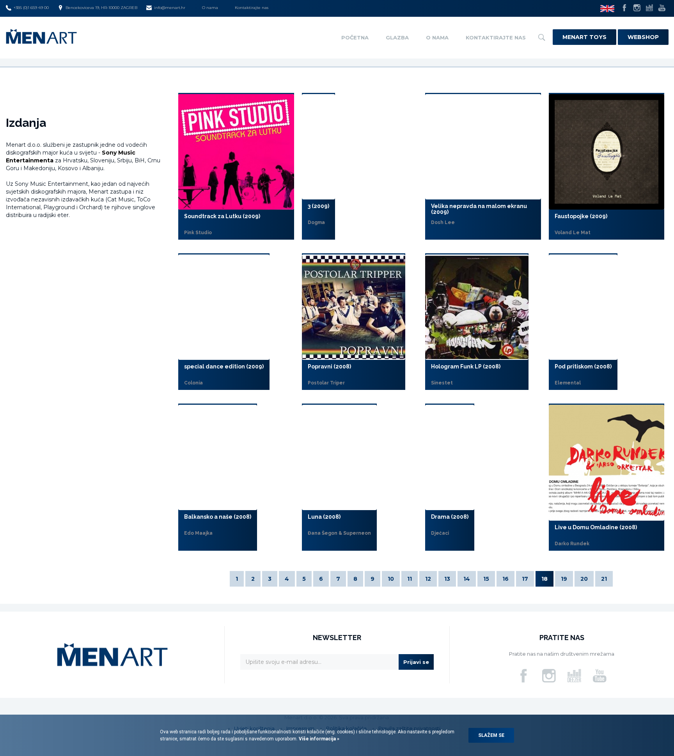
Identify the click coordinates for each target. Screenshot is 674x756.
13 (447, 578)
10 (391, 578)
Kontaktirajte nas (251, 7)
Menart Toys (584, 37)
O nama (210, 7)
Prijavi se (416, 662)
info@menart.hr (169, 7)
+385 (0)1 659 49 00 (31, 7)
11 (409, 578)
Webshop (643, 37)
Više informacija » (318, 739)
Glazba (397, 37)
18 (544, 578)
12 (428, 578)
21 (604, 578)
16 (505, 578)
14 (466, 578)
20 (584, 578)
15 (486, 578)
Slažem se (491, 735)
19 (564, 578)
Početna (355, 37)
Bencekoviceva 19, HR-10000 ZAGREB (101, 7)
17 (525, 578)
